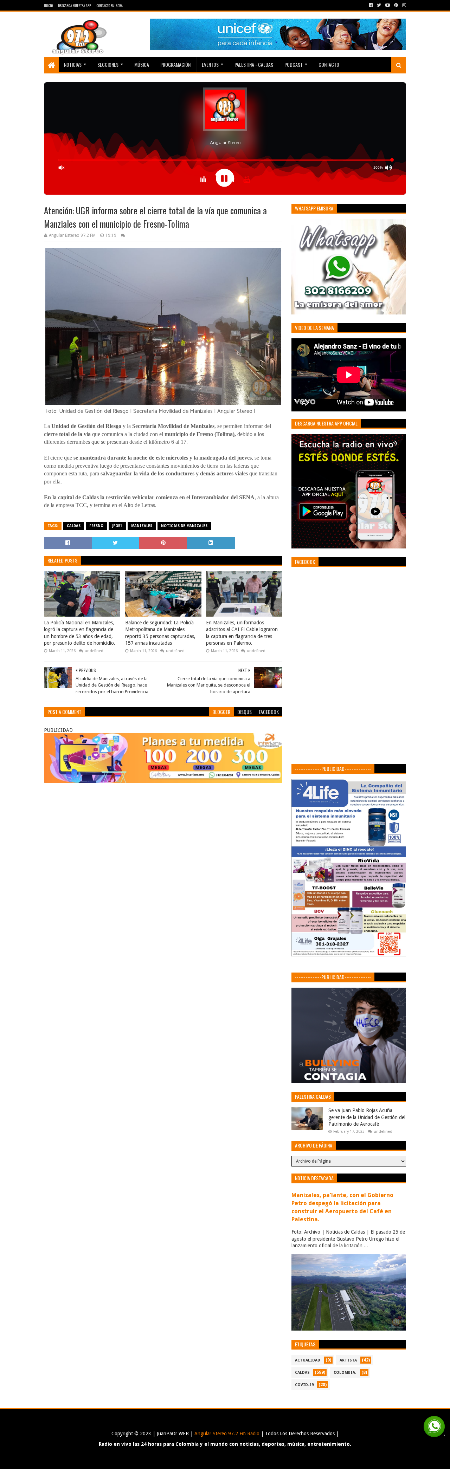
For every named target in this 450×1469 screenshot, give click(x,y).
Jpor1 (117, 526)
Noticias (73, 64)
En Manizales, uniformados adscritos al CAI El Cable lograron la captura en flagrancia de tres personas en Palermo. (242, 633)
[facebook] (370, 5)
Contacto (329, 64)
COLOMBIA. (345, 1372)
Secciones (107, 64)
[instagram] (403, 5)
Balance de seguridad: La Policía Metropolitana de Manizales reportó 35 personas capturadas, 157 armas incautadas (160, 633)
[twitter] (378, 5)
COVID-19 (304, 1385)
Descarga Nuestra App (74, 5)
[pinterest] (396, 5)
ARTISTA (348, 1360)
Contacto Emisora (109, 5)
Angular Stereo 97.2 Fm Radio (226, 1433)
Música (141, 64)
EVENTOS (210, 64)
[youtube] (387, 5)
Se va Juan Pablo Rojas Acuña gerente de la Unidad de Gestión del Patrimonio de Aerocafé (366, 1117)
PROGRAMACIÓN (175, 64)
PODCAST (293, 64)
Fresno (96, 526)
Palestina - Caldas (253, 64)
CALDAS (74, 526)
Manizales (141, 526)
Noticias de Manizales (184, 526)
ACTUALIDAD (307, 1360)
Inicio (48, 5)
